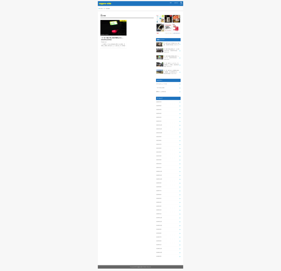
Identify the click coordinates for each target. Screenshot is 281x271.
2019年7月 (158, 237)
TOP (171, 2)
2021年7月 (158, 144)
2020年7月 (158, 190)
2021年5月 (158, 152)
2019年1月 (158, 244)
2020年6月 (158, 194)
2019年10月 (159, 225)
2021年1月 (158, 167)
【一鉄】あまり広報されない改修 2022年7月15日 (171, 44)
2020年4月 (158, 202)
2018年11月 (159, 248)
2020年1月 (158, 213)
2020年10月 (159, 179)
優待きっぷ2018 (161, 91)
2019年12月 (159, 217)
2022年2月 (158, 117)
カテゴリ (176, 2)
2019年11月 (159, 221)
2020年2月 (158, 210)
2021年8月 (158, 140)
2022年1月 (158, 121)
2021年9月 (158, 136)
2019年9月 (158, 229)
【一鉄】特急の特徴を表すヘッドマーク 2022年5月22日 (171, 58)
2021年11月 (159, 129)
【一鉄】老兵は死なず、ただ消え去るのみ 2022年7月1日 (171, 50)
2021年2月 (158, 163)
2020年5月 (158, 198)
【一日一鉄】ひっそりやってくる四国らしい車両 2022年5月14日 (171, 65)
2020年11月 (159, 175)
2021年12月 (159, 125)
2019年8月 (158, 233)
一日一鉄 (160, 87)
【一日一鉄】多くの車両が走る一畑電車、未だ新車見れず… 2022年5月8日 (171, 72)
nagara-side (105, 3)
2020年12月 (159, 171)
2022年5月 (158, 105)
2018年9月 (158, 256)
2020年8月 (158, 186)
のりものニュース (161, 83)
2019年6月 (158, 241)
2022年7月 (158, 102)
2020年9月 (158, 183)
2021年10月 (159, 132)
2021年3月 (158, 159)
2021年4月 (158, 156)
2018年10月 (159, 252)
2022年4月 (158, 109)
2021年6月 (158, 148)
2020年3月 (158, 206)
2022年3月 (158, 113)
